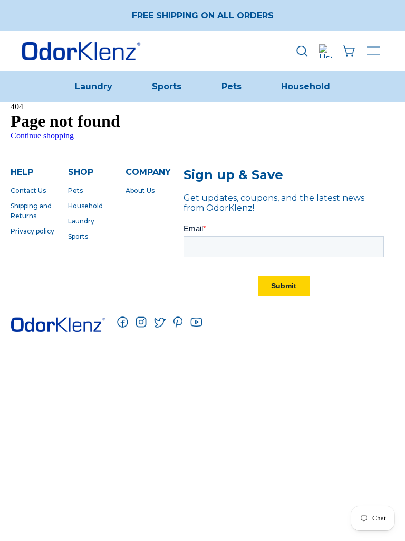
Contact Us (28, 190)
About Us (140, 190)
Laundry (93, 86)
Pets (231, 86)
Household (305, 86)
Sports (166, 86)
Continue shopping (42, 135)
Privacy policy (32, 231)
